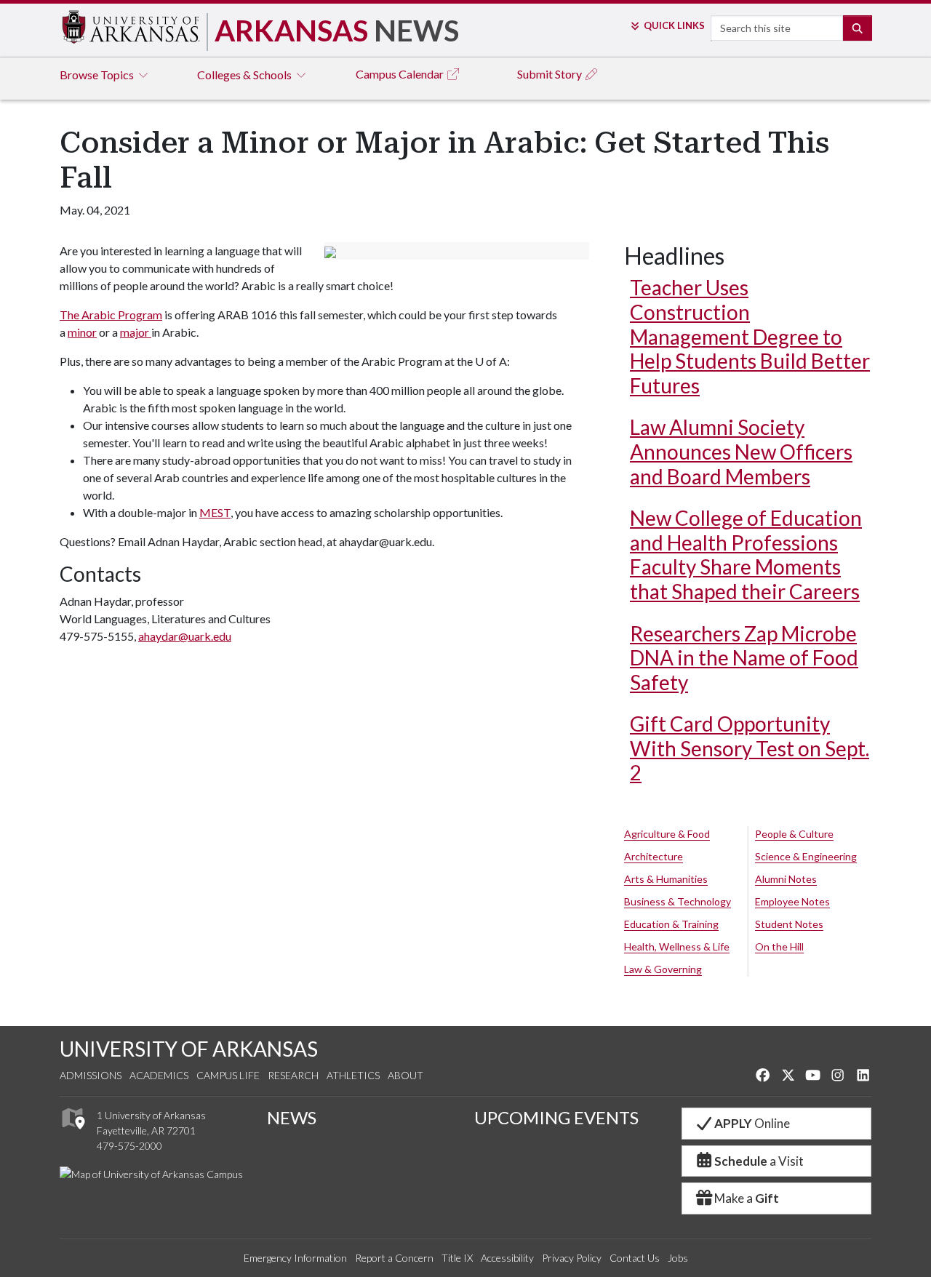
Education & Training (671, 924)
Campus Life (228, 1075)
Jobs (678, 1258)
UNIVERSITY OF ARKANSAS (189, 1048)
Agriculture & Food (667, 834)
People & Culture (794, 834)
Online (752, 1123)
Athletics (353, 1075)
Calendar (401, 74)
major (135, 332)
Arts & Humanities (666, 879)
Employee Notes (792, 901)
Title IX (457, 1258)
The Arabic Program (111, 314)
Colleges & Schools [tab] (245, 74)
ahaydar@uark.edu (184, 636)
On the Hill (779, 946)
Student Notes (789, 924)
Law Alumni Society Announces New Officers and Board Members (741, 451)
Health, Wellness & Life (677, 946)
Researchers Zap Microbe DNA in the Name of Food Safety (744, 657)
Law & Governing (663, 969)
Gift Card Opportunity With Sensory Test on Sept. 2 (749, 748)
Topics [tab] (98, 74)
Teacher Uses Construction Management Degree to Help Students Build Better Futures (750, 336)
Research (293, 1075)
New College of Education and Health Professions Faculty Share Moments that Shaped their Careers (746, 554)
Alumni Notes (786, 879)
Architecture (653, 856)
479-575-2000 (129, 1146)
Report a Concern (394, 1258)
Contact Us (635, 1258)
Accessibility (507, 1258)
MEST (215, 512)
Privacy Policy (572, 1258)
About (405, 1075)
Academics (158, 1075)
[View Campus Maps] (72, 1133)
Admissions (90, 1075)
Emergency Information (295, 1258)
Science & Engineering (806, 856)
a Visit (759, 1161)
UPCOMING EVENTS (556, 1117)
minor (82, 332)
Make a (746, 1198)
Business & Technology (677, 901)
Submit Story (550, 74)
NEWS (291, 1117)
